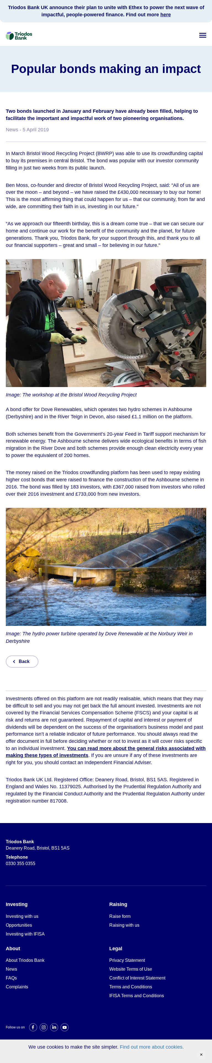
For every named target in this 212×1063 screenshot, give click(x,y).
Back (24, 661)
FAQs (11, 978)
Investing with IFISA (25, 934)
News (11, 969)
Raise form (120, 916)
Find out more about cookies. (152, 1047)
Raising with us (124, 925)
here (165, 14)
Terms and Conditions (130, 986)
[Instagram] (43, 1027)
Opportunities (19, 925)
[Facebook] (33, 1027)
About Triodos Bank (25, 960)
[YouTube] (64, 1027)
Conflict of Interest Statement (137, 978)
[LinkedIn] (54, 1027)
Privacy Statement (127, 960)
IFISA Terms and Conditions (136, 995)
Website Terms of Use (130, 969)
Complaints (17, 986)
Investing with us (22, 916)
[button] (202, 34)
